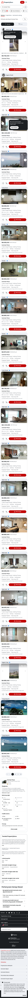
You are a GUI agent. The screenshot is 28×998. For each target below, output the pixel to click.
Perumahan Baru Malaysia (7, 975)
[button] (3, 15)
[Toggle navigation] (26, 2)
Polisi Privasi (21, 987)
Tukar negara (4, 922)
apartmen (23, 841)
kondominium (17, 841)
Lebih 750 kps (5, 880)
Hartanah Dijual (4, 969)
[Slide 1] (10, 90)
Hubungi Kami (4, 919)
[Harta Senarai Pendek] (25, 34)
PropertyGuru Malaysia (6, 965)
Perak (6, 860)
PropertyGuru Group (6, 916)
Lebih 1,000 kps (12, 880)
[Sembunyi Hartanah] (22, 34)
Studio (3, 873)
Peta (21, 24)
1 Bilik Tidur (8, 873)
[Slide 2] (11, 90)
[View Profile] (14, 29)
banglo (7, 842)
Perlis (3, 860)
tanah (12, 842)
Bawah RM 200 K (5, 867)
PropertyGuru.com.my (5, 950)
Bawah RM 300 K (13, 867)
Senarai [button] (8, 24)
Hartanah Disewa (5, 972)
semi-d (3, 842)
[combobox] (13, 7)
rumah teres (11, 841)
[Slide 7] (17, 567)
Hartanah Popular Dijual (7, 978)
